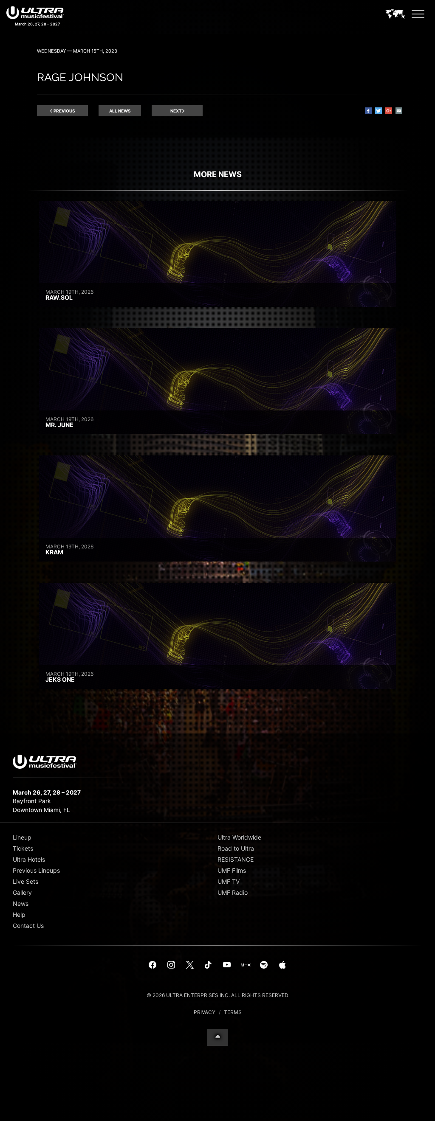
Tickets (23, 848)
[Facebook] (153, 965)
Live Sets (25, 881)
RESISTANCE (236, 859)
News (20, 903)
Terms (233, 1012)
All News (120, 110)
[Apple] (282, 965)
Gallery (22, 892)
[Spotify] (263, 965)
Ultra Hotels (29, 859)
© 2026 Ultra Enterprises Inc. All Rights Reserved (217, 995)
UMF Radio (233, 892)
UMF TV (229, 881)
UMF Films (232, 870)
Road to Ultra (236, 848)
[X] (190, 965)
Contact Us (28, 925)
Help (19, 914)
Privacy (204, 1012)
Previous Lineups (36, 870)
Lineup (22, 837)
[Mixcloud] (245, 965)
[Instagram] (171, 965)
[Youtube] (227, 965)
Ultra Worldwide (239, 837)
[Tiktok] (208, 965)
